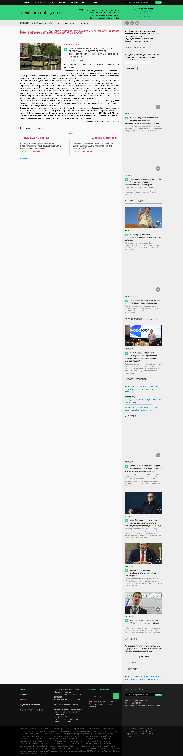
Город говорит (132, 734)
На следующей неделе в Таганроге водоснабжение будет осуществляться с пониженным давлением (40, 146)
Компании (73, 2)
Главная (25, 2)
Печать (81, 60)
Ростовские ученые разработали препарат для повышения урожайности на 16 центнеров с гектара (142, 120)
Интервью (86, 2)
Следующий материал (105, 137)
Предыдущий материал (34, 137)
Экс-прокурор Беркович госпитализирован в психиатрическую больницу (143, 237)
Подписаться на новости (30, 705)
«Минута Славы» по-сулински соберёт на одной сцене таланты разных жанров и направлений (93, 146)
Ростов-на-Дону (143, 11)
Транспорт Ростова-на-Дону (31, 710)
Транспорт (131, 736)
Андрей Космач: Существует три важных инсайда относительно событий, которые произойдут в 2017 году (143, 523)
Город (52, 2)
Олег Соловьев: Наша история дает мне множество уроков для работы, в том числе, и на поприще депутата (143, 468)
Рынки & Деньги (147, 734)
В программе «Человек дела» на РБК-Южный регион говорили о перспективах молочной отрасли (143, 182)
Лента (51, 31)
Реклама (23, 700)
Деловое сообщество (41, 12)
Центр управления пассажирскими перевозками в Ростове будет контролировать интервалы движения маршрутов (93, 52)
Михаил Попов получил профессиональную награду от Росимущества (140, 573)
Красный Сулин (144, 16)
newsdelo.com (113, 121)
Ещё (95, 2)
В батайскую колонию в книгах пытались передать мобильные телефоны (143, 389)
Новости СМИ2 (27, 158)
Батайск (143, 13)
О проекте (24, 694)
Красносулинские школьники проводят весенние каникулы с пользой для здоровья (143, 399)
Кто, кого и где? (39, 2)
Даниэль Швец (35, 152)
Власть (62, 2)
